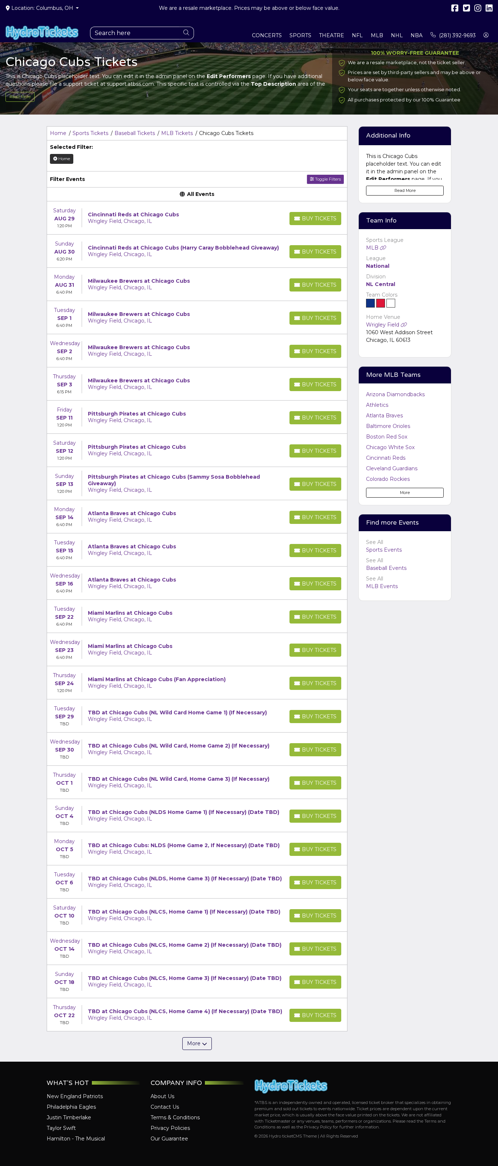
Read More (20, 96)
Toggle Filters (327, 179)
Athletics (377, 405)
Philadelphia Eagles (71, 1107)
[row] (197, 218)
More (405, 492)
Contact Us (165, 1107)
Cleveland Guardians (391, 468)
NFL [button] (357, 35)
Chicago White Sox (390, 447)
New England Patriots (75, 1096)
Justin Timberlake (69, 1117)
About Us (162, 1096)
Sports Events (384, 550)
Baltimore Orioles (388, 426)
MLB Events (382, 586)
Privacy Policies (170, 1128)
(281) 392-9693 (456, 35)
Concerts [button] (267, 35)
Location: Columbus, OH (42, 8)
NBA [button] (417, 35)
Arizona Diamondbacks (395, 394)
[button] (486, 35)
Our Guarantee (169, 1138)
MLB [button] (377, 35)
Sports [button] (300, 35)
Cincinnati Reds (385, 458)
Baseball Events (386, 568)
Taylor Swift (61, 1128)
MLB (373, 247)
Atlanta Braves (384, 415)
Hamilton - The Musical (76, 1138)
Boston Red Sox (386, 436)
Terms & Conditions (175, 1117)
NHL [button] (397, 35)
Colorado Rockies (388, 479)
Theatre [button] (331, 35)
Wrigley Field (383, 324)
